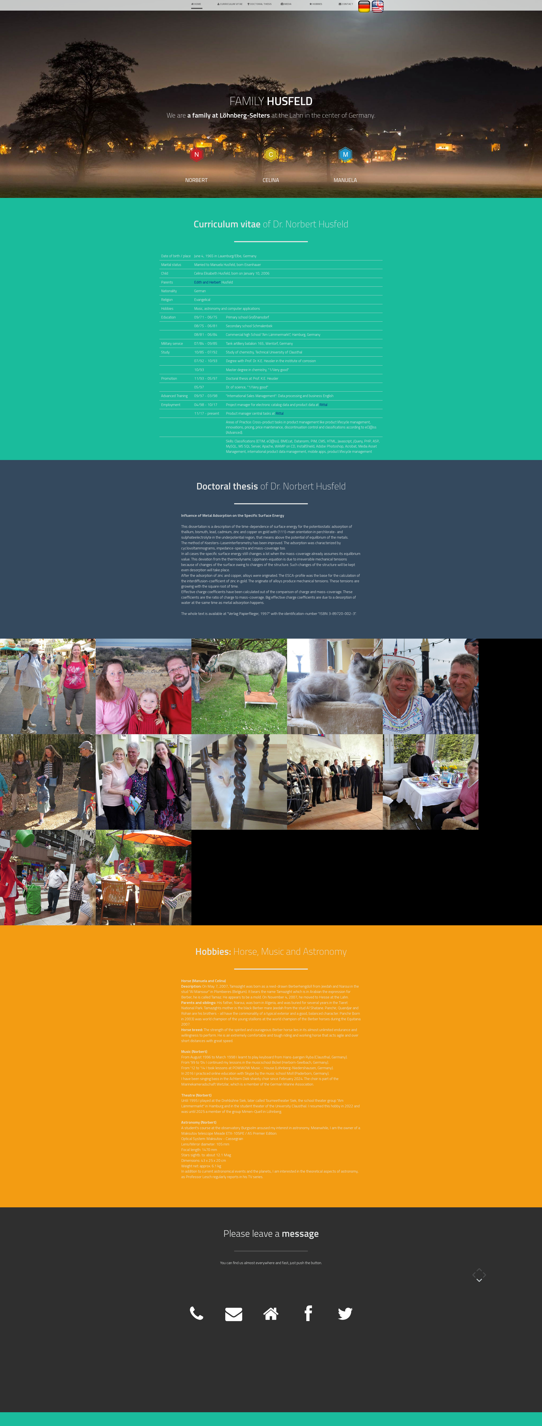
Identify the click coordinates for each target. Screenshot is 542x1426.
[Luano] (239, 782)
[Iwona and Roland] (430, 686)
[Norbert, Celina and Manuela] (48, 686)
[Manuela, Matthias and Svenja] (430, 782)
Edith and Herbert (207, 282)
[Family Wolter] (335, 782)
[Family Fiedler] (48, 782)
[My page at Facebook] (308, 1318)
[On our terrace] (143, 877)
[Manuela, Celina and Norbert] (143, 686)
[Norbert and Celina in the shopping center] (48, 877)
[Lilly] (335, 686)
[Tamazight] (239, 686)
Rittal (323, 404)
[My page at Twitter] (345, 1318)
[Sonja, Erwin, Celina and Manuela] (143, 782)
